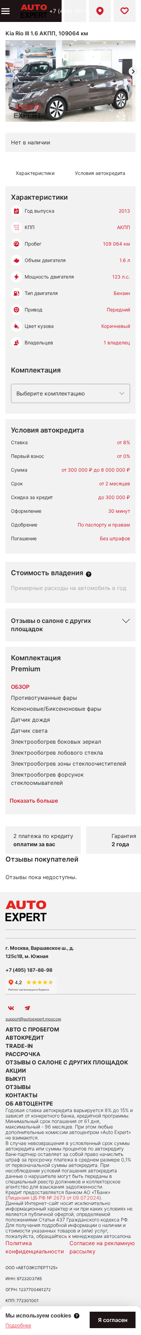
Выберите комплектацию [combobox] (50, 393)
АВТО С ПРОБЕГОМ (32, 1029)
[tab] (35, 173)
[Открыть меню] (5, 11)
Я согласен (112, 1319)
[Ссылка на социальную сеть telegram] (27, 1008)
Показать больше (34, 800)
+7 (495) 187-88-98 (75, 11)
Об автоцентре (29, 1103)
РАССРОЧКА (22, 1054)
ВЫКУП (15, 1078)
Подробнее (18, 1325)
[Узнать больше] (88, 574)
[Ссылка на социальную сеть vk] (10, 1008)
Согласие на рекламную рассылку (102, 1247)
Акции (15, 1070)
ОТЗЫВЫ (17, 1087)
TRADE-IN (19, 1045)
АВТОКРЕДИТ (24, 1037)
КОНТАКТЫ (21, 1095)
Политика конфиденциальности (34, 1247)
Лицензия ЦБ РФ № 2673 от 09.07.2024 (53, 1198)
